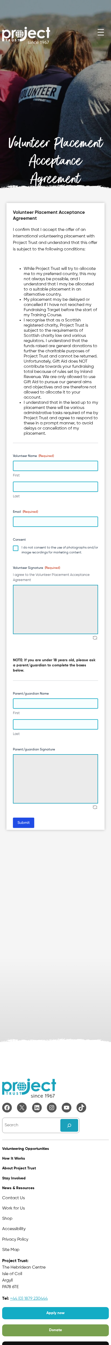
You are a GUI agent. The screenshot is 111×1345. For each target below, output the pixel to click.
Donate (55, 1330)
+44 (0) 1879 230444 (29, 1298)
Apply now (55, 1313)
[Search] (69, 1125)
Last (16, 496)
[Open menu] (100, 32)
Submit (24, 823)
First (16, 475)
